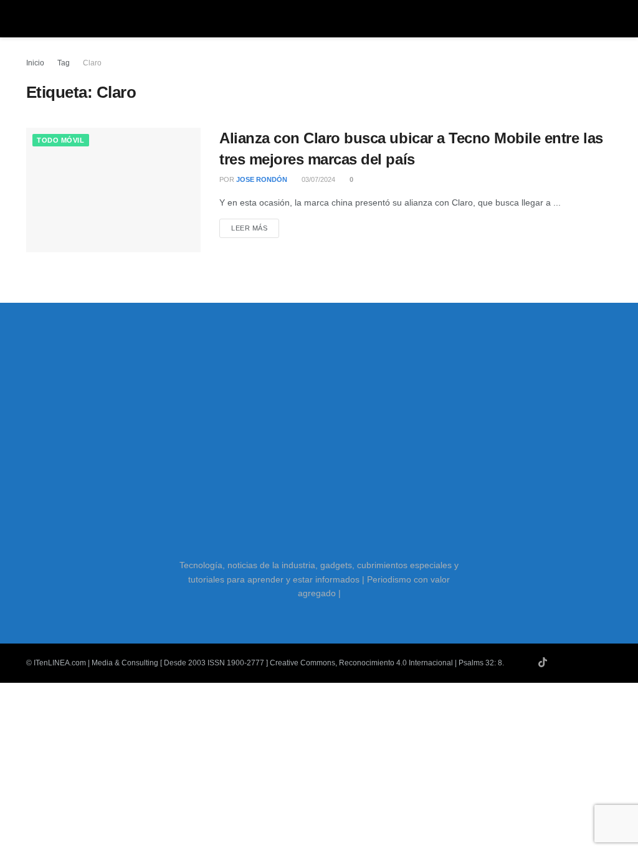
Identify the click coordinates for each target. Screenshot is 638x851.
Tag (63, 63)
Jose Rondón (261, 179)
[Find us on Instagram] (575, 663)
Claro (92, 63)
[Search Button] (606, 18)
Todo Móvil (61, 140)
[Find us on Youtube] (559, 663)
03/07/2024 (317, 179)
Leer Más (255, 228)
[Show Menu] (31, 18)
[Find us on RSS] (608, 663)
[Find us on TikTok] (542, 663)
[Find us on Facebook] (592, 663)
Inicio (35, 63)
